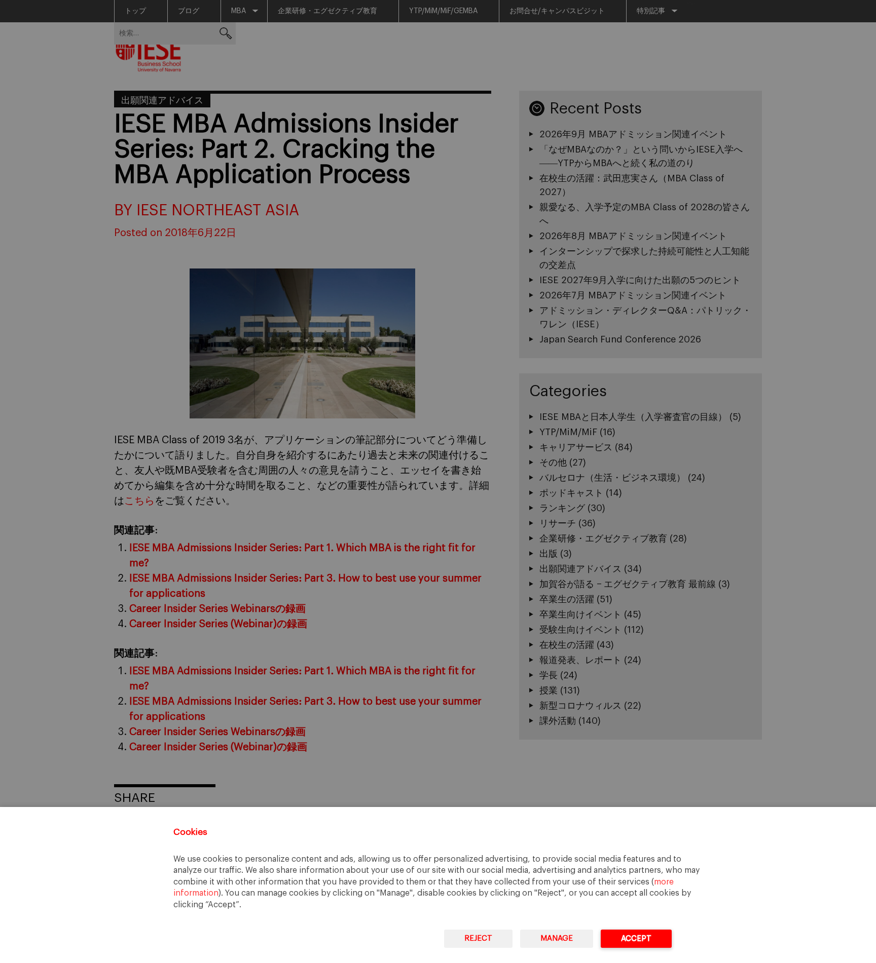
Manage (556, 938)
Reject (478, 938)
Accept (636, 938)
